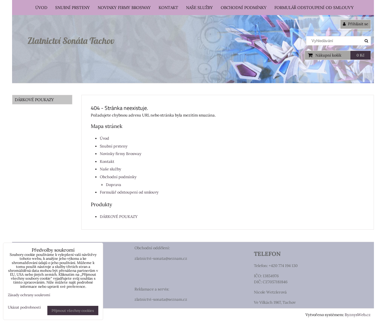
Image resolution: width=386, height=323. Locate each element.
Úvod (41, 7)
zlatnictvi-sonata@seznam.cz (160, 258)
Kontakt (168, 7)
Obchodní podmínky (244, 7)
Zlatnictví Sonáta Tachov (70, 40)
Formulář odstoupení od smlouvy (314, 7)
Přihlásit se (357, 23)
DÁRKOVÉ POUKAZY (119, 216)
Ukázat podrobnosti (24, 307)
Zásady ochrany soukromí (29, 295)
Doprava (113, 184)
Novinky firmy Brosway (124, 7)
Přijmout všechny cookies (73, 310)
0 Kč (360, 55)
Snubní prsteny (72, 7)
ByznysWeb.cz (358, 314)
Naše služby (199, 7)
